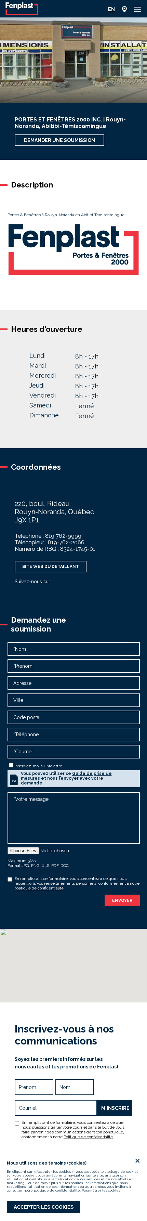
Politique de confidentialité (88, 1136)
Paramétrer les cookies (101, 1190)
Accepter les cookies (44, 1207)
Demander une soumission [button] (59, 140)
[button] (137, 9)
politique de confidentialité (57, 1190)
